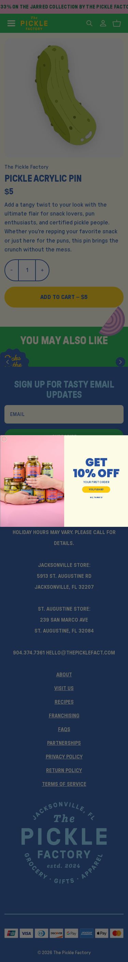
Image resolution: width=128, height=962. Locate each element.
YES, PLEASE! (96, 489)
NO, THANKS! (96, 497)
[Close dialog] (4, 439)
